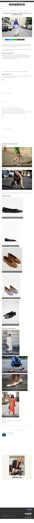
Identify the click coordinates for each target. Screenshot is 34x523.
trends (27, 425)
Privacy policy (12, 513)
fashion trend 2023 (13, 425)
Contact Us (9, 513)
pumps (24, 425)
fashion (8, 425)
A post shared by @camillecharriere (13, 105)
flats (17, 425)
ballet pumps (4, 425)
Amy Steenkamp (16, 15)
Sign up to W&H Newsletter (19, 1)
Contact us (12, 1)
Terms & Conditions (5, 513)
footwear (21, 425)
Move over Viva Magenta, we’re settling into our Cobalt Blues (12, 420)
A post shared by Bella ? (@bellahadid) (13, 141)
